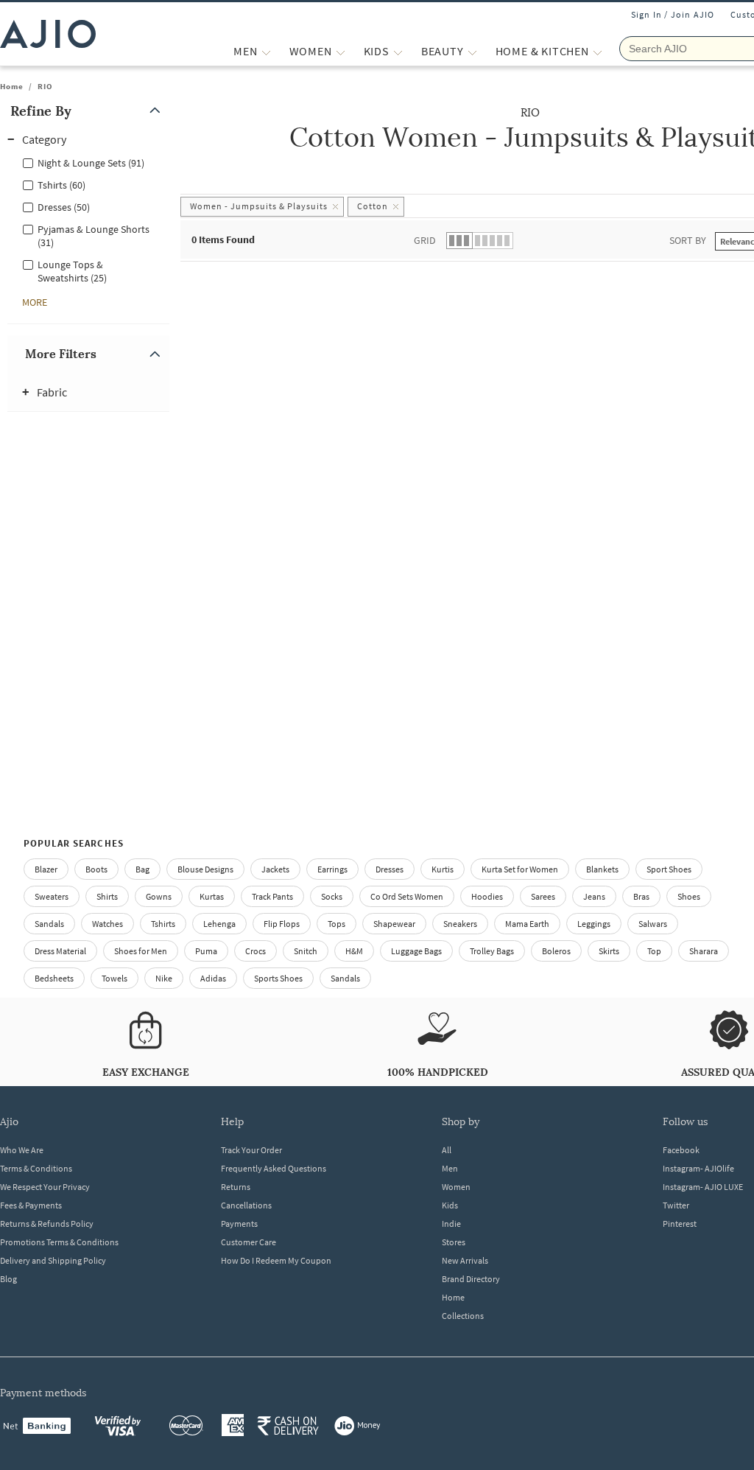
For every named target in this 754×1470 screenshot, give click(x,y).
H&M (354, 950)
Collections (463, 1315)
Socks (331, 896)
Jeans (594, 896)
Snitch (305, 950)
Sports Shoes (278, 978)
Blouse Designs (205, 869)
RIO (45, 86)
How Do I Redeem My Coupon (276, 1260)
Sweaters (51, 896)
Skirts (609, 950)
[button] (88, 110)
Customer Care (248, 1241)
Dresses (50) (64, 207)
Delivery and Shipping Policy (53, 1260)
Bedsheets (54, 978)
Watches (107, 923)
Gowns (159, 896)
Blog (8, 1278)
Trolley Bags (492, 950)
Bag (142, 869)
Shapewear (394, 923)
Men (450, 1168)
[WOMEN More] (340, 51)
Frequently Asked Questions (273, 1168)
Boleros (556, 950)
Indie (451, 1223)
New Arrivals (465, 1260)
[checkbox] (88, 162)
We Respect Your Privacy (45, 1186)
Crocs (255, 950)
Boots (96, 869)
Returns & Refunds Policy (47, 1223)
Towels (114, 978)
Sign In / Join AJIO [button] (673, 14)
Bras (641, 896)
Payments (239, 1223)
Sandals (49, 923)
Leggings (593, 923)
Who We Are (21, 1149)
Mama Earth (527, 923)
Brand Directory (471, 1278)
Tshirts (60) (61, 185)
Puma (206, 950)
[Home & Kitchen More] (597, 51)
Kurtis (442, 869)
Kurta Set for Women (520, 869)
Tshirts (163, 923)
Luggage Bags (416, 950)
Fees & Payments (31, 1205)
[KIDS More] (398, 51)
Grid (425, 240)
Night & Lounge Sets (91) (91, 162)
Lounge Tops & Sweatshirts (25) (72, 271)
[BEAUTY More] (472, 51)
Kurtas (212, 896)
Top (654, 950)
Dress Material (60, 950)
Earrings (332, 869)
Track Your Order (251, 1149)
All (446, 1149)
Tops (336, 923)
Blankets (602, 869)
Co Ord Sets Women (406, 896)
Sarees (543, 896)
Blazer (46, 869)
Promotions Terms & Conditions (59, 1241)
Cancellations (246, 1205)
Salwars (652, 923)
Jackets (275, 869)
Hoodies (487, 896)
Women (456, 1186)
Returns (235, 1186)
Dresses (390, 869)
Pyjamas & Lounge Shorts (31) (93, 236)
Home (12, 86)
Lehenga (219, 923)
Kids (450, 1205)
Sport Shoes (668, 869)
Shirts (107, 896)
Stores (453, 1241)
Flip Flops (282, 923)
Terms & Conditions (36, 1168)
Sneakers (460, 923)
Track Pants (272, 896)
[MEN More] (266, 51)
